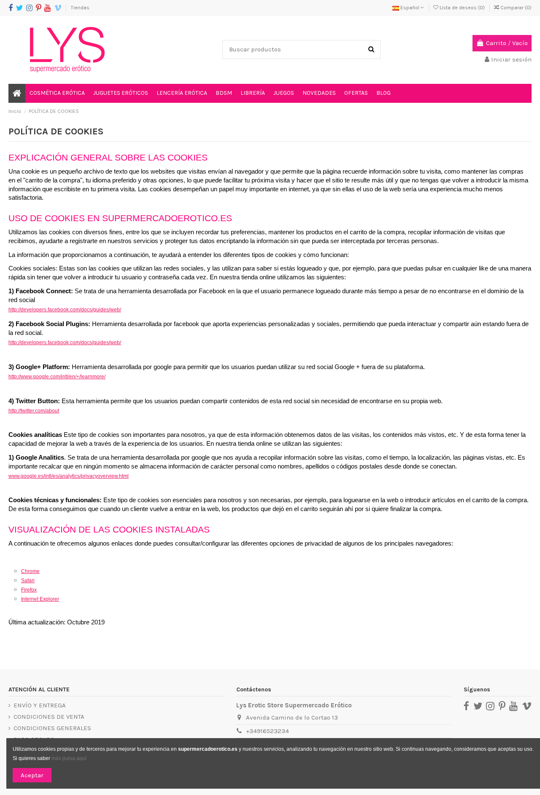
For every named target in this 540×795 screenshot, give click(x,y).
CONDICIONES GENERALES (52, 728)
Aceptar (32, 775)
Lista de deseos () (462, 8)
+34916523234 (267, 731)
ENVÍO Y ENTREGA (40, 705)
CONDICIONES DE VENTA (49, 716)
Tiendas (80, 8)
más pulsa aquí (68, 758)
